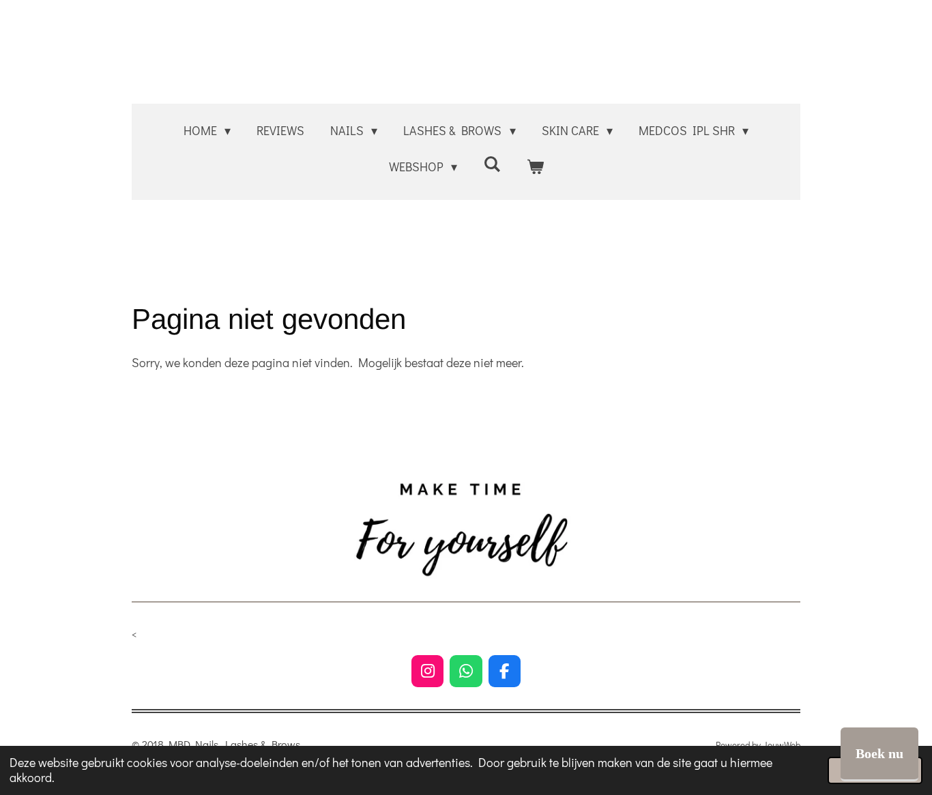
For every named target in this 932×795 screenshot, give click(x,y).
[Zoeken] (492, 163)
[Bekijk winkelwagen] (534, 166)
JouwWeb (781, 745)
